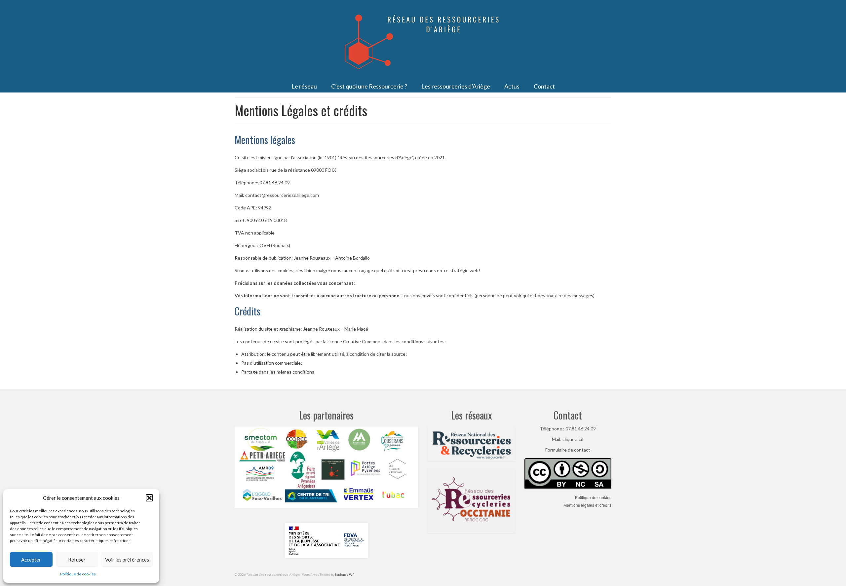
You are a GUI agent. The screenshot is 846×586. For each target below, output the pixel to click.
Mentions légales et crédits (587, 505)
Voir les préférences (127, 560)
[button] (149, 497)
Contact (568, 415)
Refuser (77, 560)
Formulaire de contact (567, 450)
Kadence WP (344, 574)
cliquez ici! (573, 439)
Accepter (31, 560)
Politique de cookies (78, 573)
